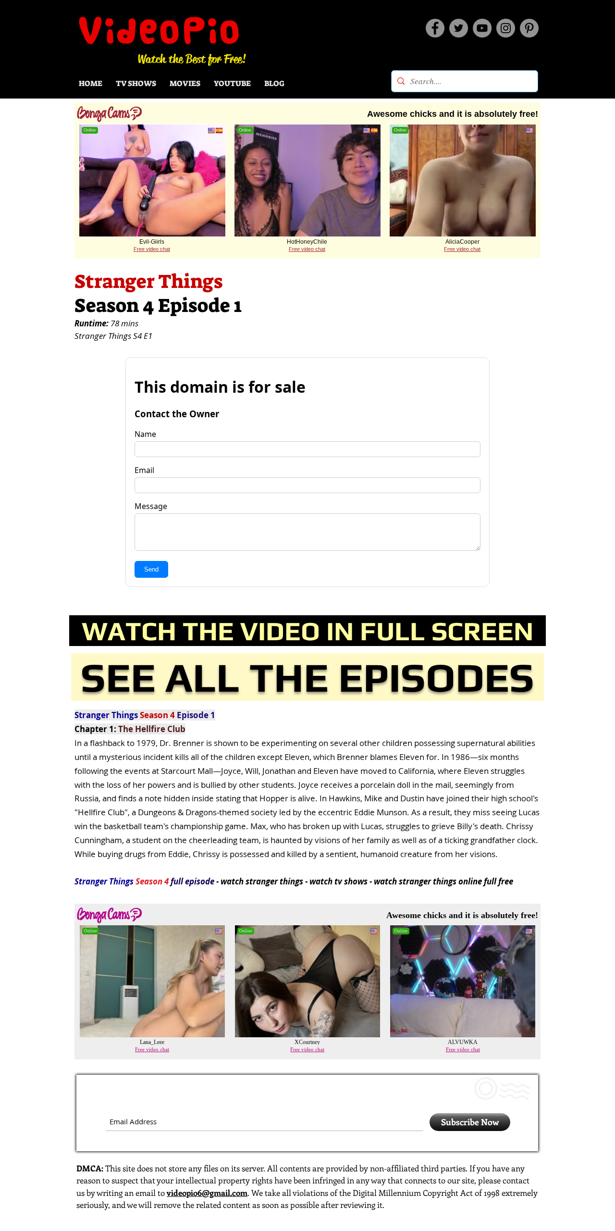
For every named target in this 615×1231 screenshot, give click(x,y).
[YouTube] (482, 28)
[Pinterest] (529, 28)
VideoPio (160, 30)
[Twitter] (458, 28)
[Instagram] (505, 28)
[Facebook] (435, 28)
